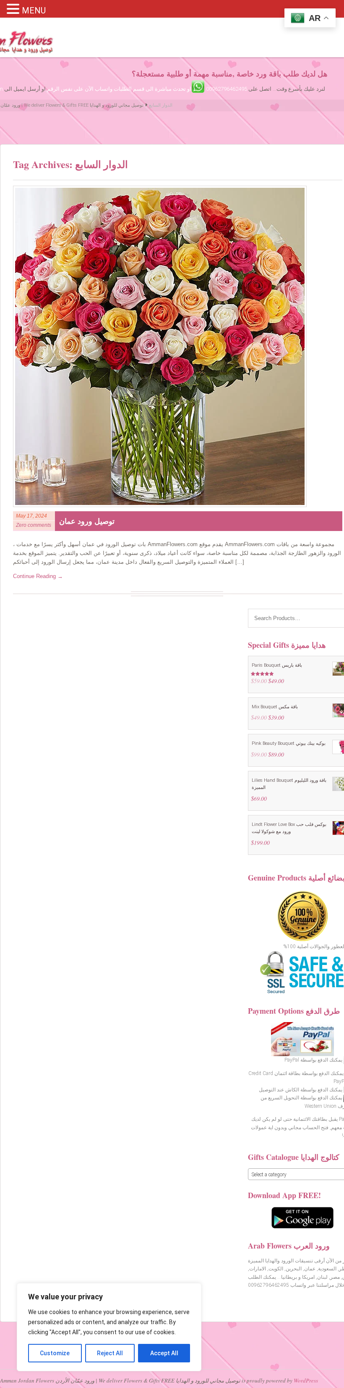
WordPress (306, 1380)
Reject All (110, 1353)
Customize (55, 1353)
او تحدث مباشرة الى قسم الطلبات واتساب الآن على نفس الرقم (119, 89)
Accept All (164, 1353)
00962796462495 (226, 89)
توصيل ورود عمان (87, 521)
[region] (109, 1327)
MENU (34, 10)
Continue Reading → (38, 576)
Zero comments (33, 525)
